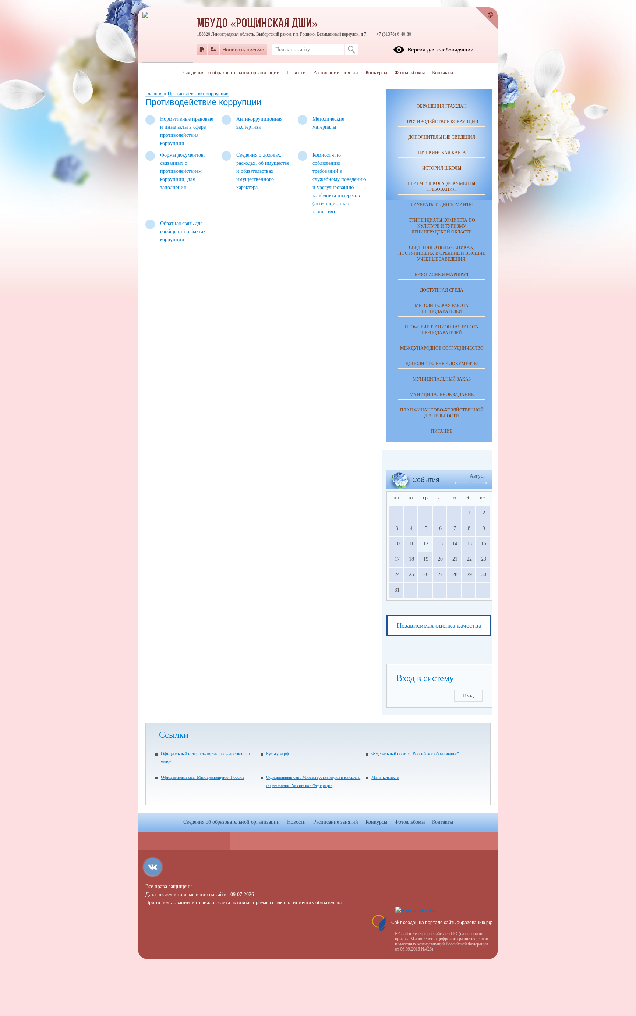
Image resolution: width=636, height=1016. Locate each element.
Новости (296, 72)
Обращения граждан (442, 106)
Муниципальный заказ (442, 379)
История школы (441, 168)
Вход (468, 695)
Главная (154, 93)
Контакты (442, 72)
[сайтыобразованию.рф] (487, 18)
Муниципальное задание (442, 394)
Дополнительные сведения (441, 137)
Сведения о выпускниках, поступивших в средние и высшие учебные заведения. (441, 253)
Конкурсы (376, 72)
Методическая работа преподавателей (442, 308)
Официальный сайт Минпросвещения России (202, 777)
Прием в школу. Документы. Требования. (441, 186)
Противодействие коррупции (198, 93)
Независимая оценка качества (439, 625)
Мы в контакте (385, 777)
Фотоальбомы (410, 72)
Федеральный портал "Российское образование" (415, 753)
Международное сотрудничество (442, 348)
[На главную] (202, 49)
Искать (351, 49)
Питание (441, 431)
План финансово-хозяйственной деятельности (442, 412)
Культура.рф (277, 753)
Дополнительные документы (442, 363)
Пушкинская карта (442, 152)
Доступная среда (441, 290)
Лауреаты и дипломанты (442, 204)
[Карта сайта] (213, 49)
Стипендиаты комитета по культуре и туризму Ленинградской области (442, 226)
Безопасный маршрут (442, 274)
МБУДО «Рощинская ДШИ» (257, 24)
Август (477, 476)
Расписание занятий (335, 72)
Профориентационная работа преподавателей (441, 329)
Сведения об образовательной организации (231, 72)
